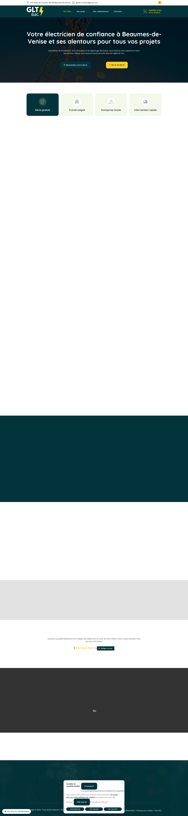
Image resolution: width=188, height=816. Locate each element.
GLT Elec (67, 11)
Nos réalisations (101, 11)
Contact (118, 11)
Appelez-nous (155, 10)
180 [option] (105, 802)
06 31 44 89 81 (154, 12)
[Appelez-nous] (145, 11)
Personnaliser (75, 809)
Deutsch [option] (103, 791)
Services (81, 11)
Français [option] (84, 791)
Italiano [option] (110, 791)
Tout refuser (94, 809)
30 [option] (93, 802)
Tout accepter (113, 809)
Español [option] (97, 791)
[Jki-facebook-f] (159, 2)
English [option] (91, 791)
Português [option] (117, 791)
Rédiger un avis (106, 648)
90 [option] (99, 802)
